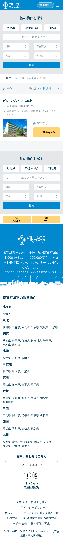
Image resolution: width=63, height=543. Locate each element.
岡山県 (16, 415)
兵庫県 (7, 398)
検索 (31, 65)
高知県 (26, 428)
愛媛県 (7, 428)
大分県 (7, 446)
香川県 (16, 428)
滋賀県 (44, 398)
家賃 (7, 55)
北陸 (6, 351)
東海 (6, 377)
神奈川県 (36, 340)
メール (46, 220)
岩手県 (35, 327)
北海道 (7, 307)
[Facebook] (27, 475)
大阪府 (35, 398)
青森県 (16, 327)
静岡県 (35, 384)
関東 (6, 333)
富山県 (26, 358)
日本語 (46, 5)
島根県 (26, 415)
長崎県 (47, 442)
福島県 (26, 327)
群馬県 (16, 340)
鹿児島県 (17, 442)
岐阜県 (16, 384)
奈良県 (26, 398)
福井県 (7, 358)
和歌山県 (8, 402)
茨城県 (26, 340)
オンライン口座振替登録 (32, 485)
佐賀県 (26, 446)
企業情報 (21, 502)
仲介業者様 (20, 523)
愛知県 (7, 384)
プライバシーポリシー (31, 507)
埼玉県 (47, 340)
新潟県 (16, 371)
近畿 (6, 391)
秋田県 (7, 327)
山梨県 (26, 371)
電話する (17, 220)
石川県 (16, 358)
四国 (6, 421)
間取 (7, 46)
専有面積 (41, 46)
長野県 (7, 371)
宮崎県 (38, 442)
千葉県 (7, 340)
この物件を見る (46, 132)
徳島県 (35, 428)
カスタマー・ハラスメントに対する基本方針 (31, 512)
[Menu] (57, 5)
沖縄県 (16, 446)
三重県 (26, 384)
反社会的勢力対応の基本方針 (39, 518)
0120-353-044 (34, 465)
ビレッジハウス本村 (18, 101)
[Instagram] (35, 475)
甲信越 (7, 364)
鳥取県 (35, 415)
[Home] (31, 240)
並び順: (32, 88)
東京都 (16, 344)
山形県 (54, 327)
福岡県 (7, 442)
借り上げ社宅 (39, 502)
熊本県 (28, 442)
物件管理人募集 (40, 523)
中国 (6, 408)
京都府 (16, 398)
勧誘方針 (12, 518)
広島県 (7, 415)
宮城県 (44, 327)
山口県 (44, 415)
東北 (6, 320)
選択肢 (40, 55)
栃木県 (7, 344)
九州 (6, 435)
